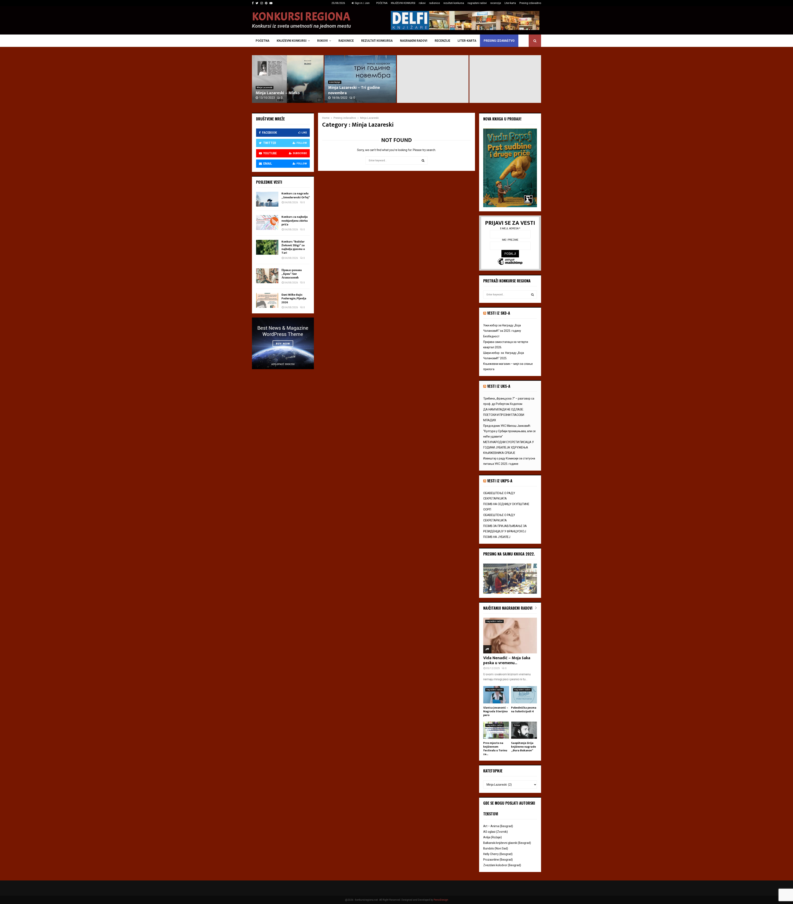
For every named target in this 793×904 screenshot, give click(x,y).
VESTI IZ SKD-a (498, 313)
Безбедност (491, 336)
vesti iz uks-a (498, 386)
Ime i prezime (510, 239)
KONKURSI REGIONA (301, 17)
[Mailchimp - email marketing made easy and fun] (510, 262)
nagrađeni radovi (477, 3)
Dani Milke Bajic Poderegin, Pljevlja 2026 (293, 298)
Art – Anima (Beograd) (498, 826)
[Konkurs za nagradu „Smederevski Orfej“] (267, 199)
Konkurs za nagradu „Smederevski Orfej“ (295, 195)
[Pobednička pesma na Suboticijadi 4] (524, 694)
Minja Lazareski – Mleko (278, 92)
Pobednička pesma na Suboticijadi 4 (523, 709)
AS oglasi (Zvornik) (495, 831)
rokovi (422, 3)
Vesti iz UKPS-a (499, 480)
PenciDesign (441, 899)
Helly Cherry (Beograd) (498, 854)
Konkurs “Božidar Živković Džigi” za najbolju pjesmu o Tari (293, 247)
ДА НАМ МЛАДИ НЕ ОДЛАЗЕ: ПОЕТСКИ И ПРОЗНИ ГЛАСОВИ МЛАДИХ (503, 415)
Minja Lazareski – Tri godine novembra (354, 90)
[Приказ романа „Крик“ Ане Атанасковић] (267, 275)
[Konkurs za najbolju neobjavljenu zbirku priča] (267, 222)
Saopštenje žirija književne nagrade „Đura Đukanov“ (523, 747)
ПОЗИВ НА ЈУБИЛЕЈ (496, 537)
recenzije (495, 3)
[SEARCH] (532, 294)
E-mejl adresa (510, 228)
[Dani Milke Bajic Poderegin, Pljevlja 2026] (267, 300)
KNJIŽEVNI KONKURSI (403, 3)
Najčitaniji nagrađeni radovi (507, 608)
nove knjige (334, 82)
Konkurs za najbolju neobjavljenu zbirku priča (294, 220)
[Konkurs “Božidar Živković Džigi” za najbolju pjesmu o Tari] (267, 247)
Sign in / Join (362, 3)
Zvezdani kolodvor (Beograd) (502, 865)
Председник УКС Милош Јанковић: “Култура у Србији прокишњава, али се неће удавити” (509, 431)
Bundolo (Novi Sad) (495, 848)
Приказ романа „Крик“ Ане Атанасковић (291, 274)
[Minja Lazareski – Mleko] (288, 79)
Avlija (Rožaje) (492, 837)
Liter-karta (510, 3)
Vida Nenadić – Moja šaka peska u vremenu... (506, 660)
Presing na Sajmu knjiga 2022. (509, 554)
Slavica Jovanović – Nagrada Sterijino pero (495, 711)
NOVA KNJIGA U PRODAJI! (502, 118)
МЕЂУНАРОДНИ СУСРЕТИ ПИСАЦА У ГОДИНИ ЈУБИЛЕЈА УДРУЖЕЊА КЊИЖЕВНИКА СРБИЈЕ (508, 447)
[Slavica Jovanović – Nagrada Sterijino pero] (496, 694)
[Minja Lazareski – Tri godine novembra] (433, 79)
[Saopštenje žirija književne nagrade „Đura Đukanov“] (524, 730)
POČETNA (381, 3)
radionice (434, 3)
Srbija (517, 725)
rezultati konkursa (453, 3)
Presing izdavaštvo (530, 3)
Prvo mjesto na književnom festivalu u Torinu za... (495, 749)
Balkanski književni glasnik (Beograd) (507, 843)
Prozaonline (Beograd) (498, 859)
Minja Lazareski (264, 87)
